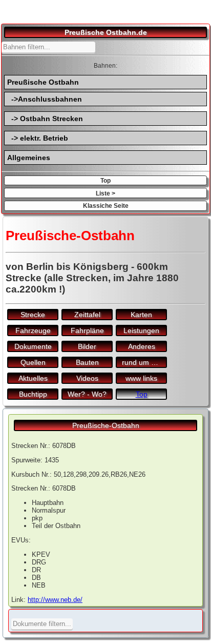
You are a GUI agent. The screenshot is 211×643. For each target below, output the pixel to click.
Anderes (141, 346)
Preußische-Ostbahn (105, 425)
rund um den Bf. (144, 362)
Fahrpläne (87, 330)
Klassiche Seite (106, 205)
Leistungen (141, 330)
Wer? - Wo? (87, 394)
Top (105, 180)
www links (141, 378)
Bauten (87, 362)
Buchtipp (33, 394)
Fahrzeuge (33, 330)
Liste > (105, 193)
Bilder (87, 346)
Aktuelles (33, 378)
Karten (141, 314)
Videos (87, 378)
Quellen (33, 362)
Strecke (32, 314)
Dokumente (33, 346)
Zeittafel (87, 314)
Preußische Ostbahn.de (106, 32)
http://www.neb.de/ (55, 599)
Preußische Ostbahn (43, 82)
